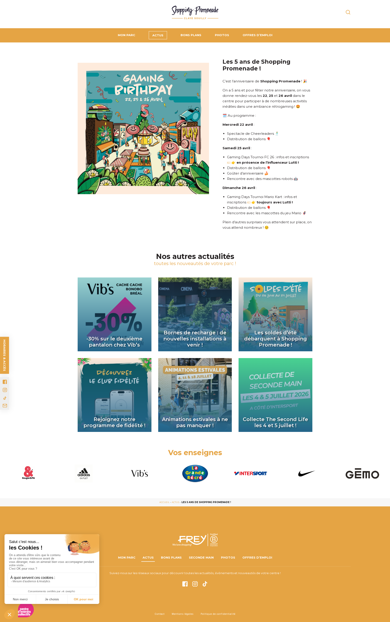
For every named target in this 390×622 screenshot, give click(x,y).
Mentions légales (182, 614)
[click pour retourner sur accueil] (28, 473)
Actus (157, 35)
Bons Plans (191, 35)
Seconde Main (201, 557)
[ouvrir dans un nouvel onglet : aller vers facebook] (5, 382)
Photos (222, 35)
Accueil (164, 502)
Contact (160, 614)
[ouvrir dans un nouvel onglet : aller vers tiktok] (5, 398)
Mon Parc (126, 35)
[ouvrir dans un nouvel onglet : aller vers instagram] (5, 390)
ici (228, 162)
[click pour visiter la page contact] (5, 406)
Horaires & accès (4, 355)
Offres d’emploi (257, 35)
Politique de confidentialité (218, 614)
